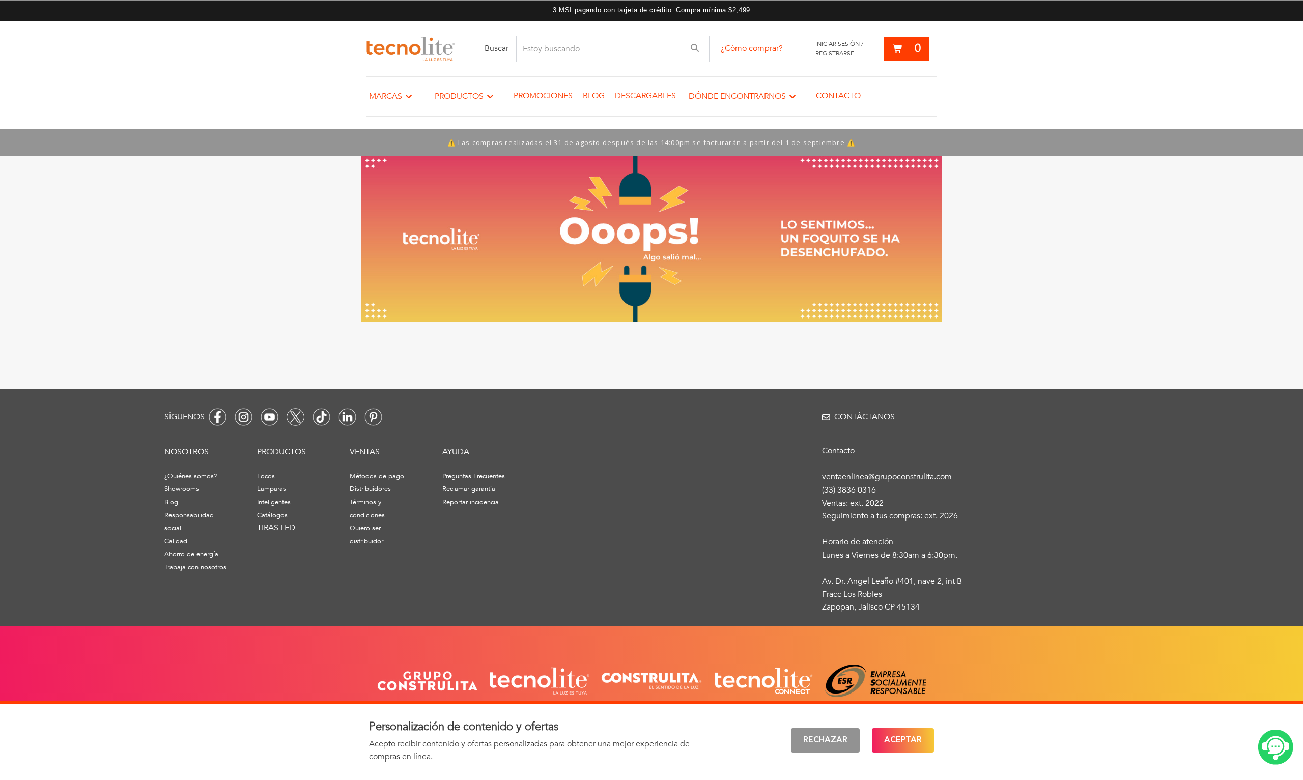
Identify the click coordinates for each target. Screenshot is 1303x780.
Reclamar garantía (468, 489)
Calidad (175, 541)
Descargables (645, 95)
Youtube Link (269, 417)
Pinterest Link (373, 417)
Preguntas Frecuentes (473, 476)
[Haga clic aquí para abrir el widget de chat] (1275, 747)
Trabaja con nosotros (195, 567)
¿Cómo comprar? (752, 48)
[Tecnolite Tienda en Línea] (410, 49)
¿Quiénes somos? (190, 476)
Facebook (218, 417)
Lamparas (271, 489)
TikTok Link (321, 417)
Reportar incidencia (470, 502)
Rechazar (825, 740)
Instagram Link (244, 417)
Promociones (543, 95)
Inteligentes (274, 502)
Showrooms (181, 489)
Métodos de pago (377, 476)
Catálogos (272, 515)
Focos (266, 476)
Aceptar (903, 740)
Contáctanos (864, 416)
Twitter (295, 417)
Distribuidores (370, 489)
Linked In (347, 417)
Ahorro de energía (191, 554)
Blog (594, 95)
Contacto (838, 95)
